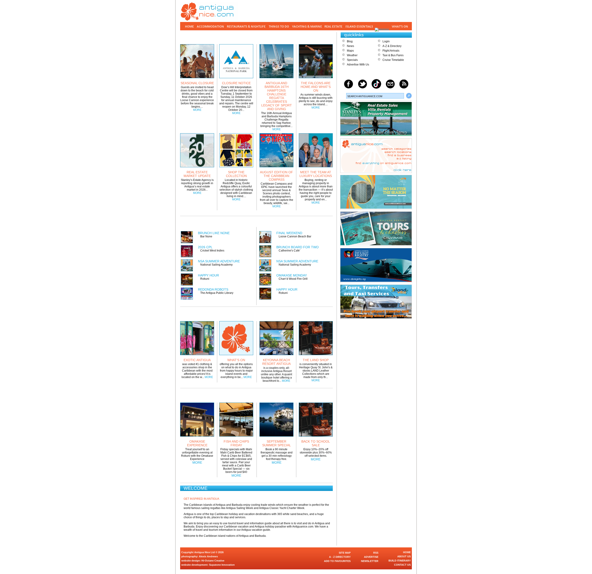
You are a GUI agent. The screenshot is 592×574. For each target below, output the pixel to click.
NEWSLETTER (369, 561)
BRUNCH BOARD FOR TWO (297, 247)
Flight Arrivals (390, 50)
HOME (407, 552)
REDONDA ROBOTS (213, 289)
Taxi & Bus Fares (393, 55)
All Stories (318, 36)
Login (386, 41)
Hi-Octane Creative (212, 560)
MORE (197, 110)
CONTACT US (402, 564)
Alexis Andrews (208, 556)
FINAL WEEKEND (289, 233)
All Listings (315, 222)
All (321, 395)
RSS (375, 552)
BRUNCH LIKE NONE (214, 233)
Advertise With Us (358, 64)
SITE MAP (345, 552)
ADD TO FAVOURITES (337, 561)
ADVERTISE (371, 556)
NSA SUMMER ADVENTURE (219, 261)
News (350, 46)
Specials (352, 60)
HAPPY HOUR (208, 275)
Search (409, 96)
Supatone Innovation (222, 564)
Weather (352, 55)
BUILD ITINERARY (399, 560)
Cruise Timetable (393, 60)
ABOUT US (404, 556)
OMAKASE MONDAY (291, 275)
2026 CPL (205, 247)
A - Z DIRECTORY (340, 556)
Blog (350, 41)
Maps (350, 50)
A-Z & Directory (391, 46)
